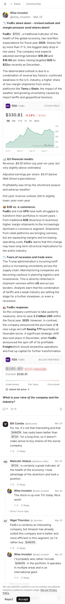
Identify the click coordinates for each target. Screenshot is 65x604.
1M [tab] (8, 121)
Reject (9, 599)
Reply (22, 451)
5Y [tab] (30, 121)
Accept (23, 599)
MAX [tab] (37, 121)
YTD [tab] (20, 121)
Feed (17, 4)
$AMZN (16, 432)
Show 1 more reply (19, 511)
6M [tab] (13, 121)
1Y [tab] (26, 121)
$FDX (16, 34)
